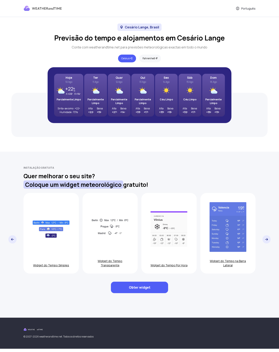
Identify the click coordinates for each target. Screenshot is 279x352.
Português (248, 8)
